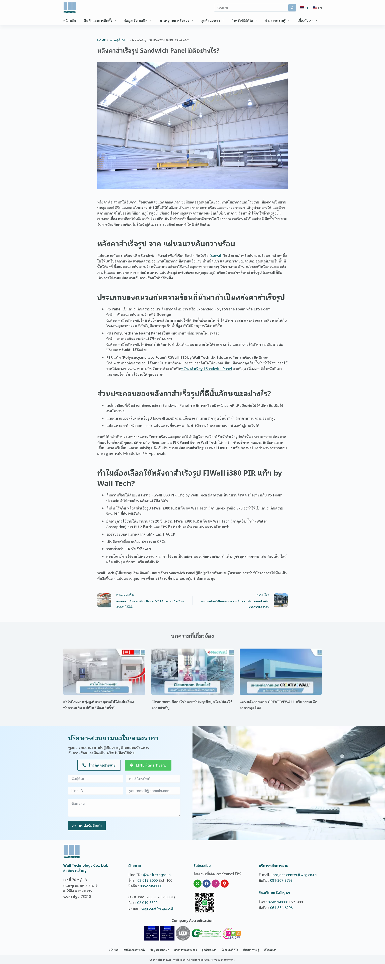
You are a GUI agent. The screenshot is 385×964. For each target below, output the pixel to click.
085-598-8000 (151, 886)
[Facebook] (207, 884)
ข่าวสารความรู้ (275, 20)
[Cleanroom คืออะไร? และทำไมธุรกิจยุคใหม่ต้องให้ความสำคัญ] (192, 672)
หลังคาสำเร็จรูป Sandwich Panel (206, 368)
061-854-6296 (281, 907)
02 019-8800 (147, 902)
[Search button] (292, 7)
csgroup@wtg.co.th (157, 908)
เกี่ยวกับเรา (305, 20)
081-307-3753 (281, 880)
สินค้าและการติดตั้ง (98, 20)
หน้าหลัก (69, 20)
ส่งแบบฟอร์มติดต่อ (87, 825)
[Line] (198, 884)
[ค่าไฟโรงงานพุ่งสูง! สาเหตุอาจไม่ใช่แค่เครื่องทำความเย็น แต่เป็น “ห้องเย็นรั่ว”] (104, 672)
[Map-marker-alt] (225, 884)
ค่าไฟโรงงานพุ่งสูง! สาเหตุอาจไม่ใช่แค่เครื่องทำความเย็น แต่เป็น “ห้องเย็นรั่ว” (98, 704)
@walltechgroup (157, 874)
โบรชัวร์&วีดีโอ (242, 20)
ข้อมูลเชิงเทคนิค (136, 20)
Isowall (216, 255)
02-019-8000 (278, 902)
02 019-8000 (147, 880)
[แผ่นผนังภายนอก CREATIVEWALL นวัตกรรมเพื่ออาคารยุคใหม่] (281, 672)
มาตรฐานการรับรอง (174, 20)
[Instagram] (216, 884)
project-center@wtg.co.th (295, 874)
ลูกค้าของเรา (210, 20)
